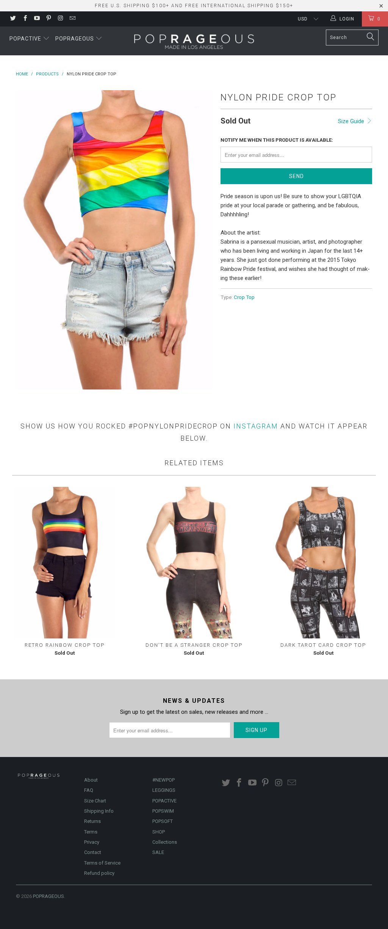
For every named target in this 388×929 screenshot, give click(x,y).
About (91, 780)
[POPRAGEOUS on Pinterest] (48, 19)
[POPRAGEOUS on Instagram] (60, 19)
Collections (164, 842)
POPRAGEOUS (48, 896)
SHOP (158, 832)
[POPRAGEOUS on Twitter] (12, 19)
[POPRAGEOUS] (194, 41)
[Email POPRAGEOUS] (72, 19)
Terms (90, 832)
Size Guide (352, 121)
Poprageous (75, 39)
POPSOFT (162, 821)
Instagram (255, 426)
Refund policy (99, 873)
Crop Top (244, 297)
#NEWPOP (163, 780)
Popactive (26, 39)
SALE (158, 852)
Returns (92, 821)
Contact (92, 852)
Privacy (91, 842)
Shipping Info (99, 811)
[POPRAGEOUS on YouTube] (36, 19)
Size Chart (95, 801)
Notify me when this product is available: (277, 140)
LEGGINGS (163, 790)
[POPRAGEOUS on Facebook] (24, 19)
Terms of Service (102, 863)
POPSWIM (163, 811)
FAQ (88, 790)
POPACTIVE (164, 801)
